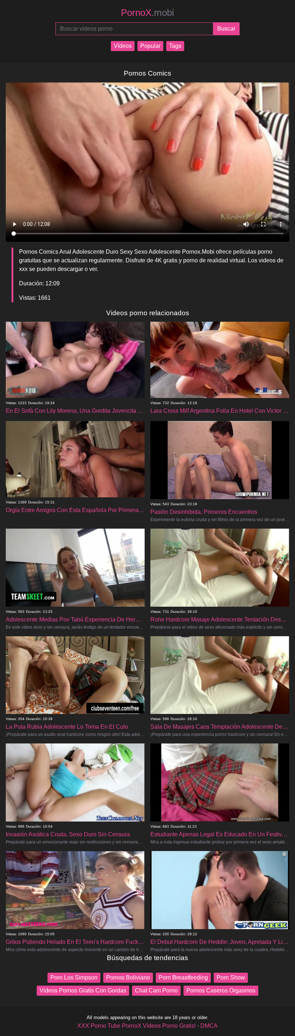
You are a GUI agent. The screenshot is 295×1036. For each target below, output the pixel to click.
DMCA (209, 1026)
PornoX (147, 13)
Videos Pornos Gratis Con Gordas (83, 990)
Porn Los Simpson (73, 977)
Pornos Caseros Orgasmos (220, 990)
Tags (175, 46)
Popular (150, 46)
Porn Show (231, 977)
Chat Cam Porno (156, 990)
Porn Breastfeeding (183, 977)
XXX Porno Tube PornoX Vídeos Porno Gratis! (136, 1026)
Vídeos (123, 46)
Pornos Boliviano (128, 977)
